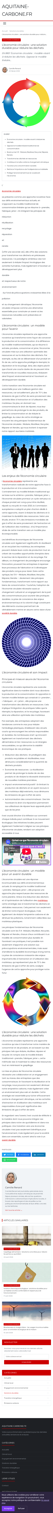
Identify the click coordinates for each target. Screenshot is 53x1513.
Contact (5, 1485)
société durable (9, 613)
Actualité (5, 1450)
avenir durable (9, 1140)
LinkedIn (40, 1155)
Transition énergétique (11, 1468)
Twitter (10, 1155)
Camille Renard (13, 1187)
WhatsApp (11, 1160)
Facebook (24, 1155)
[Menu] (4, 23)
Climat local (7, 1454)
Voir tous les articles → (13, 1210)
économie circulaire (11, 191)
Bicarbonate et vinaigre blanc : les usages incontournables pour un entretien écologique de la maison (26, 1328)
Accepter (8, 1508)
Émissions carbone (9, 1472)
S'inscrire (26, 1362)
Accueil (5, 31)
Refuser (21, 1508)
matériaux (42, 900)
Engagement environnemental (14, 1459)
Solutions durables (17, 31)
